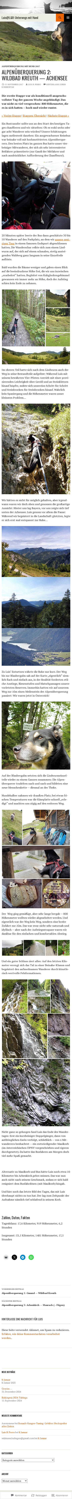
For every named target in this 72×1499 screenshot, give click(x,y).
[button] (23, 318)
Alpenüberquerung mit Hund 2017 (21, 66)
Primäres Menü (68, 18)
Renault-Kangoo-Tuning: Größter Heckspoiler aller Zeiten (34, 1425)
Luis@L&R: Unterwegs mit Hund (20, 17)
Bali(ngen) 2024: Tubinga (14, 1397)
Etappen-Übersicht (34, 115)
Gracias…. (7, 1388)
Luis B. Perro (34, 84)
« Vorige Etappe (11, 115)
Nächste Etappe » (58, 115)
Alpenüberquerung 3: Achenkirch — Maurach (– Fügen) (33, 1303)
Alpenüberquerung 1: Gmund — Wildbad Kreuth (29, 1291)
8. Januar (6, 1379)
